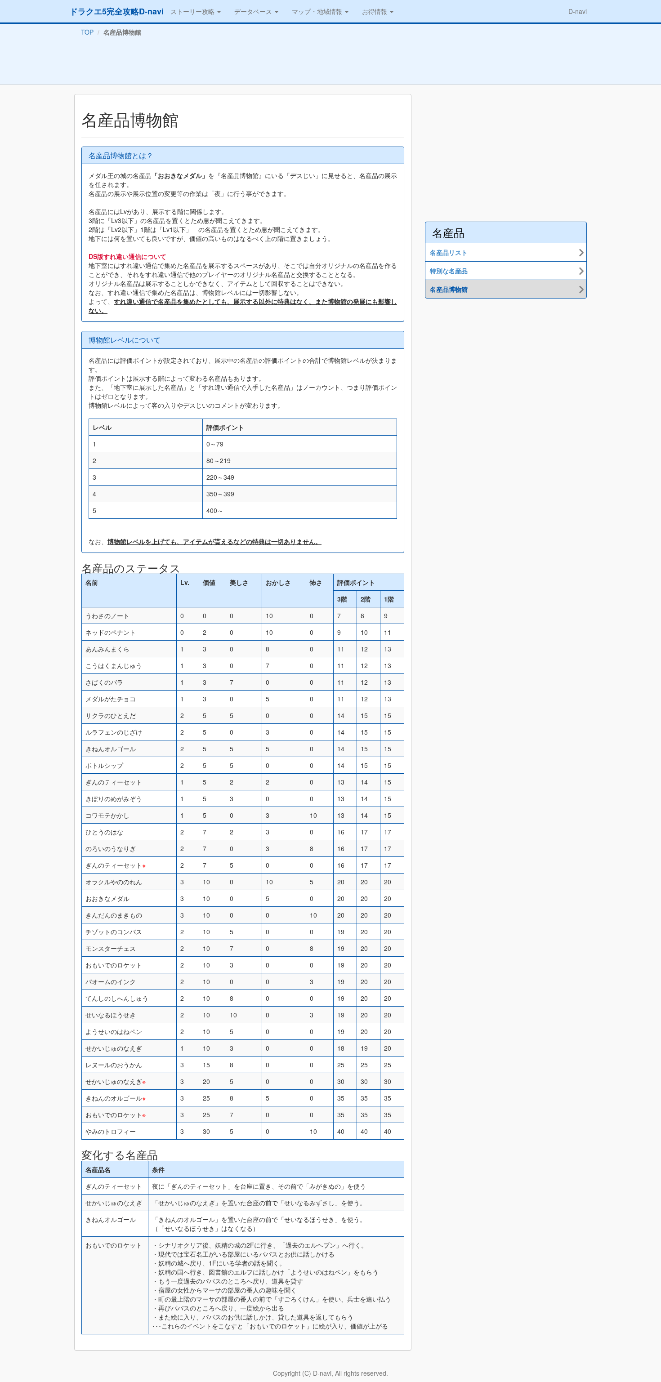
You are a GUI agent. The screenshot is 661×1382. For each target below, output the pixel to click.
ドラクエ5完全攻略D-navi (117, 11)
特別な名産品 (449, 270)
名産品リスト (449, 252)
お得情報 (375, 11)
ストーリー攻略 (193, 11)
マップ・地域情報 (318, 11)
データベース (254, 11)
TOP (87, 31)
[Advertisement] (330, 62)
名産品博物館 (449, 289)
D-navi (577, 11)
